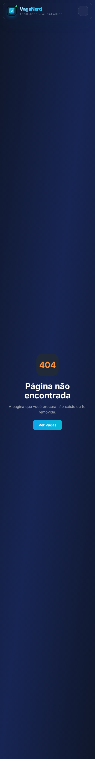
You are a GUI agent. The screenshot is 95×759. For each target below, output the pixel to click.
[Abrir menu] (83, 11)
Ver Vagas (47, 425)
